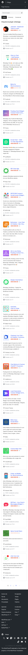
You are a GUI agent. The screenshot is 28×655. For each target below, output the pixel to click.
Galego (7, 634)
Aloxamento (4, 599)
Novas (3, 596)
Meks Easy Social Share (14, 420)
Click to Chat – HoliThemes (15, 56)
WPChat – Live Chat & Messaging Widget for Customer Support (18, 503)
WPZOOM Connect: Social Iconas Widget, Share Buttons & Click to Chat (17, 194)
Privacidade (4, 602)
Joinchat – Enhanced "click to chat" (17, 27)
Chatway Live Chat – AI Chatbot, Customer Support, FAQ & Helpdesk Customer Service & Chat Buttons (17, 336)
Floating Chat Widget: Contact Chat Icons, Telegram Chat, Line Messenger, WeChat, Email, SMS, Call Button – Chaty (18, 112)
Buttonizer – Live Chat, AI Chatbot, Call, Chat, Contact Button (18, 223)
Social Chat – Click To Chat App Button (17, 140)
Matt (3, 622)
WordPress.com (6, 619)
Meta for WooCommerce (16, 85)
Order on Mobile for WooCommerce (17, 474)
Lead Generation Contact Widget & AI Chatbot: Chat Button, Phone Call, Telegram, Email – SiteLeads (17, 392)
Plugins (17, 599)
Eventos (17, 609)
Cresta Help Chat (16, 448)
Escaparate (18, 594)
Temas (16, 596)
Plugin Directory (5, 6)
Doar (17, 612)
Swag (17, 615)
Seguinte (19, 585)
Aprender (3, 607)
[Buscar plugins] (21, 12)
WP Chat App (15, 168)
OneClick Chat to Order (15, 307)
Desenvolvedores (6, 612)
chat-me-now (15, 556)
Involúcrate (18, 607)
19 (16, 585)
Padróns (17, 602)
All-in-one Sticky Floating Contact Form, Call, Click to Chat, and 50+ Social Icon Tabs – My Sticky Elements (18, 252)
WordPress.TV (6, 615)
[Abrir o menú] (25, 2)
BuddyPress (5, 627)
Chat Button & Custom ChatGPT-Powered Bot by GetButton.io (18, 365)
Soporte (3, 609)
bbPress (4, 625)
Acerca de (4, 594)
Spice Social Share (16, 531)
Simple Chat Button (17, 280)
